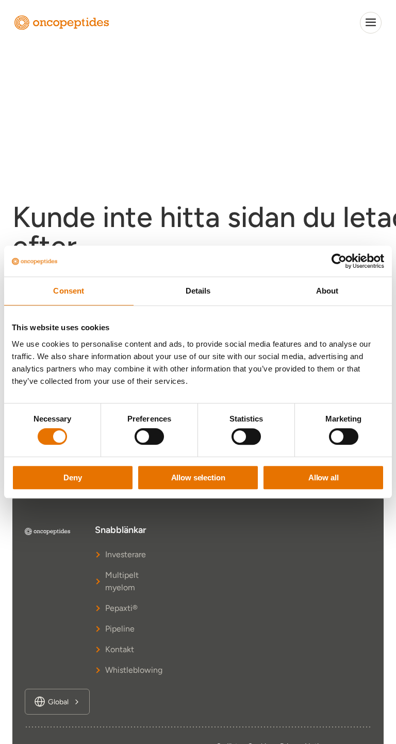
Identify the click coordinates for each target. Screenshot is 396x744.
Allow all (323, 477)
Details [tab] (198, 290)
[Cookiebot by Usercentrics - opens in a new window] (339, 261)
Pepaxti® (121, 608)
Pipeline (120, 629)
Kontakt (119, 649)
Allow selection (198, 477)
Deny (72, 477)
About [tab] (327, 290)
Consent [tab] (68, 290)
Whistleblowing (122, 670)
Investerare (122, 554)
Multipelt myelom (122, 581)
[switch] (149, 436)
